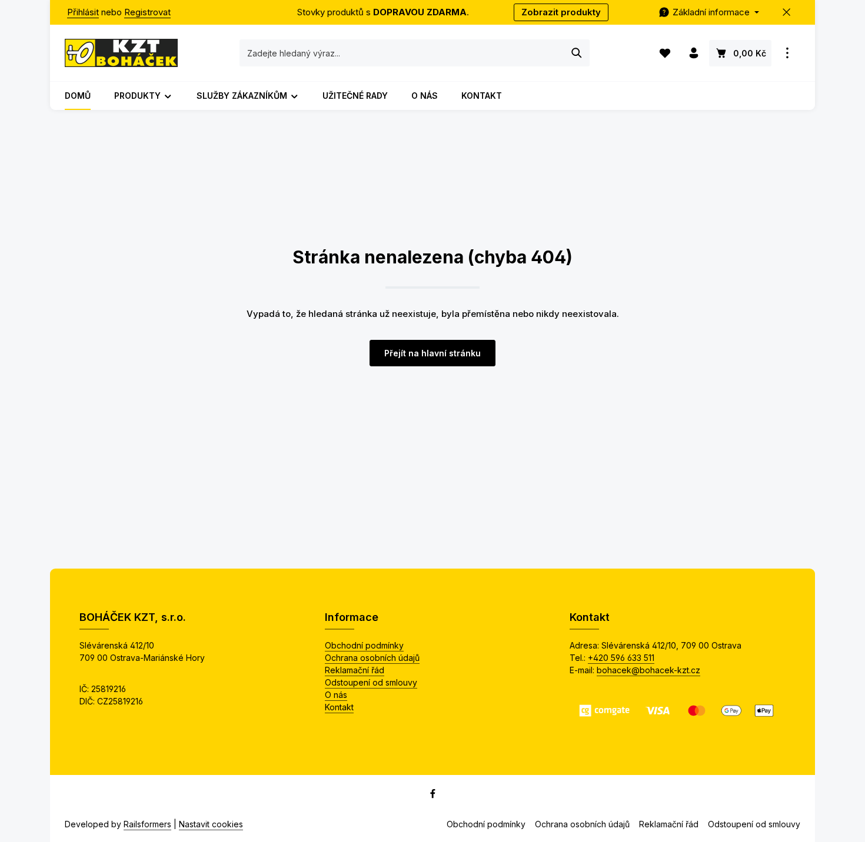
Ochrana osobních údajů (372, 658)
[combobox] (402, 52)
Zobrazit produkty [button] (561, 12)
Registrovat (147, 12)
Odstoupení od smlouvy (371, 682)
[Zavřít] (787, 13)
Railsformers (147, 824)
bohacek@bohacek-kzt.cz (648, 670)
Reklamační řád (354, 670)
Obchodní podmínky (364, 645)
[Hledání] (577, 52)
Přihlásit (83, 12)
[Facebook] (433, 796)
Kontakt (339, 707)
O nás (336, 695)
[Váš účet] (693, 53)
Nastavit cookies (211, 824)
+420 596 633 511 (621, 658)
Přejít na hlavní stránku (432, 353)
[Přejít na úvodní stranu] (121, 53)
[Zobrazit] (787, 53)
